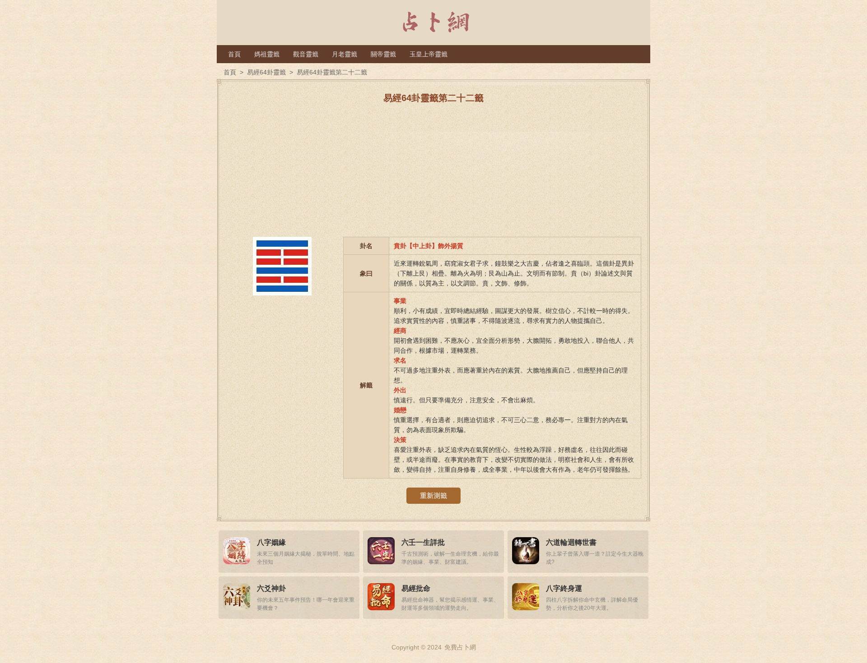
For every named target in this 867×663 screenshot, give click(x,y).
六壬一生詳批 (423, 542)
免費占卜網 (460, 647)
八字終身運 (564, 588)
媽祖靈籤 (267, 54)
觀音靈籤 (305, 54)
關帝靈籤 (383, 54)
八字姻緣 (271, 542)
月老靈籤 (344, 54)
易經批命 (415, 588)
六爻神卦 (271, 588)
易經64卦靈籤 (266, 72)
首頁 (234, 54)
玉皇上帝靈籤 (428, 54)
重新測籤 (433, 495)
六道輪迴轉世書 (571, 542)
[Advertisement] (433, 173)
